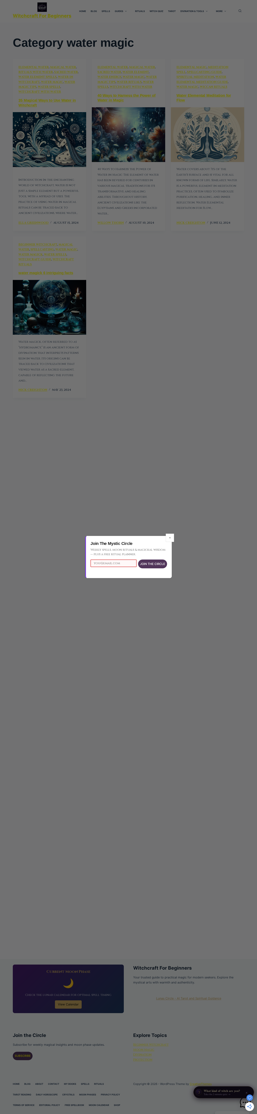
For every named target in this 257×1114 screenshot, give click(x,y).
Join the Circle (152, 564)
